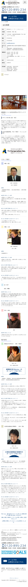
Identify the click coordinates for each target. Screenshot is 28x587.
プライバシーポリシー (14, 578)
